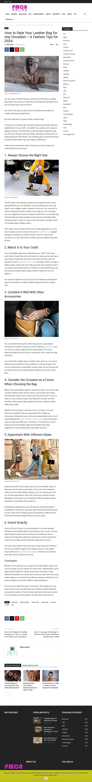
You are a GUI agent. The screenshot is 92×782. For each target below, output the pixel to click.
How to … (66, 84)
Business (14, 14)
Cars (65, 44)
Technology (67, 124)
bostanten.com (44, 232)
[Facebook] (6, 49)
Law (64, 91)
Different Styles (24, 602)
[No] (89, 776)
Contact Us (9, 19)
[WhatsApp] (22, 49)
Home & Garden (69, 81)
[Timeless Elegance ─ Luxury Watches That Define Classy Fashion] (12, 675)
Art (64, 34)
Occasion (53, 602)
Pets (64, 107)
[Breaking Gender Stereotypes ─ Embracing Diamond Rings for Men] (31, 675)
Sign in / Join (8, 1)
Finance (66, 64)
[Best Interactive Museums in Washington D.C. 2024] (37, 730)
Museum (66, 97)
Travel (69, 14)
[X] (12, 49)
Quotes (66, 111)
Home (7, 14)
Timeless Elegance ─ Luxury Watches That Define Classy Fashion (11, 685)
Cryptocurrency (69, 54)
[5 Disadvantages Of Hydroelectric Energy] (37, 720)
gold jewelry (49, 347)
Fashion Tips (35, 602)
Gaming (66, 74)
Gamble (66, 71)
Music (65, 101)
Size (12, 605)
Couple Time (68, 50)
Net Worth (56, 14)
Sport (65, 117)
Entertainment (38, 14)
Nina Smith (10, 44)
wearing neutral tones (27, 262)
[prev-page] (5, 694)
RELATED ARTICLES (13, 665)
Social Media (68, 114)
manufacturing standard (28, 552)
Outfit (7, 605)
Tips (75, 14)
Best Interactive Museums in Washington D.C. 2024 (51, 729)
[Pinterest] (17, 49)
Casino (65, 47)
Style (63, 14)
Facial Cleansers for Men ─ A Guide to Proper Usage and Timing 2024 (50, 685)
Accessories (14, 602)
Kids (65, 87)
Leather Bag (44, 602)
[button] (85, 14)
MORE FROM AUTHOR (30, 665)
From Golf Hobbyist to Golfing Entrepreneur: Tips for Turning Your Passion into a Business (15, 634)
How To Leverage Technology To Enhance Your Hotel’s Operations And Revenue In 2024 (46, 634)
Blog (65, 37)
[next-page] (9, 694)
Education (22, 14)
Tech (29, 14)
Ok (46, 778)
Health (48, 14)
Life (64, 94)
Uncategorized (68, 134)
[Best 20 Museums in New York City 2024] (37, 740)
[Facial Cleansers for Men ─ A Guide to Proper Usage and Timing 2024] (50, 675)
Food (65, 67)
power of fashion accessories (31, 419)
